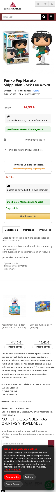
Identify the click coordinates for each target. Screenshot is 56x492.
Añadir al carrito (15, 347)
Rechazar (29, 477)
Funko (36, 90)
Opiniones (28, 229)
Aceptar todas (12, 477)
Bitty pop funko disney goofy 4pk (41, 326)
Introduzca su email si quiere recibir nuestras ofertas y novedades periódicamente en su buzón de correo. (28, 434)
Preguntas (45, 229)
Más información (12, 469)
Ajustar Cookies (13, 484)
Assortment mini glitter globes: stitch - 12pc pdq (14, 326)
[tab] (11, 229)
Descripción (11, 229)
